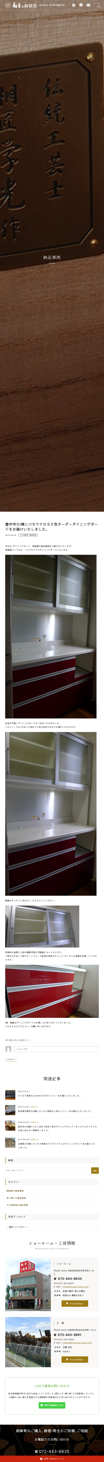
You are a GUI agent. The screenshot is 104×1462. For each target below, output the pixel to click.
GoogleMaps (76, 1303)
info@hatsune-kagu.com (76, 1286)
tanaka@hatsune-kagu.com (77, 1342)
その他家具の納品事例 (28, 535)
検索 (95, 1171)
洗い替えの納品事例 (16, 1198)
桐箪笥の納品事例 (15, 1191)
